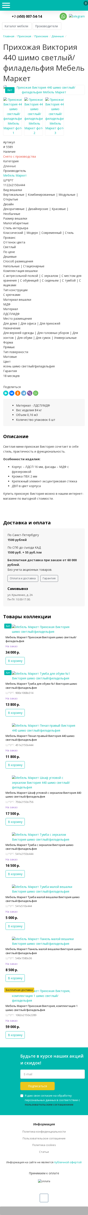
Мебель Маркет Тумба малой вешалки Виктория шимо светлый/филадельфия (43, 899)
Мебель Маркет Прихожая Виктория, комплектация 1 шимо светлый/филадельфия (42, 1008)
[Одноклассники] (17, 393)
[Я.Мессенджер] (5, 393)
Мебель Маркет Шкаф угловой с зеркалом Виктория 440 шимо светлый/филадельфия (43, 794)
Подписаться (37, 1086)
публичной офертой (68, 1162)
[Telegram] (23, 393)
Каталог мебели (16, 26)
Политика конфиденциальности (44, 1131)
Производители (46, 26)
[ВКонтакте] (11, 393)
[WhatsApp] (35, 393)
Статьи (44, 1152)
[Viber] (29, 393)
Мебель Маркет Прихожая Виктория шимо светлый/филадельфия (41, 639)
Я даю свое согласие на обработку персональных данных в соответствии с (52, 1100)
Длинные (9, 166)
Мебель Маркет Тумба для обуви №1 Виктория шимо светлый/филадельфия (41, 685)
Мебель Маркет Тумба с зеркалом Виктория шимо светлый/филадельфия (39, 847)
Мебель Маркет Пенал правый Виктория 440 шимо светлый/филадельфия (40, 738)
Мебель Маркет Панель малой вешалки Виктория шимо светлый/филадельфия (44, 951)
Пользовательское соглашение (44, 1138)
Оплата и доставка (23, 578)
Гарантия (49, 578)
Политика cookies (44, 1145)
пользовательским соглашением (49, 1104)
